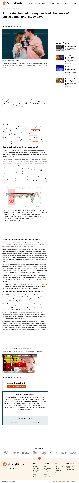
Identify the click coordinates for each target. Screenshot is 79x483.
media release (33, 135)
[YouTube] (10, 469)
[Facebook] (13, 469)
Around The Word (59, 466)
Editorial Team (36, 468)
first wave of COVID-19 (31, 141)
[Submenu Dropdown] (55, 3)
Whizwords (57, 472)
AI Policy (35, 476)
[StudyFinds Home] (12, 3)
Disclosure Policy (61, 481)
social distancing (35, 129)
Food (43, 3)
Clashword (57, 468)
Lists (48, 3)
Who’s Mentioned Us (48, 471)
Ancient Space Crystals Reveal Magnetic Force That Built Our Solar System (69, 58)
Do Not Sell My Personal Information (70, 481)
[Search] (75, 3)
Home (3, 8)
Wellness (37, 3)
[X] (16, 469)
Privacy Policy (55, 481)
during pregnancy (42, 284)
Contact (34, 474)
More (53, 3)
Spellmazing (58, 470)
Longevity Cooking (70, 469)
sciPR (45, 474)
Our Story (35, 466)
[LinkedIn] (18, 469)
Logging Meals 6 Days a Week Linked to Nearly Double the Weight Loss (70, 81)
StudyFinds (6, 19)
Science (31, 3)
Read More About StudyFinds (16, 386)
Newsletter (60, 3)
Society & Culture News (13, 8)
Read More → (25, 412)
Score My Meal (47, 476)
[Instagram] (7, 469)
